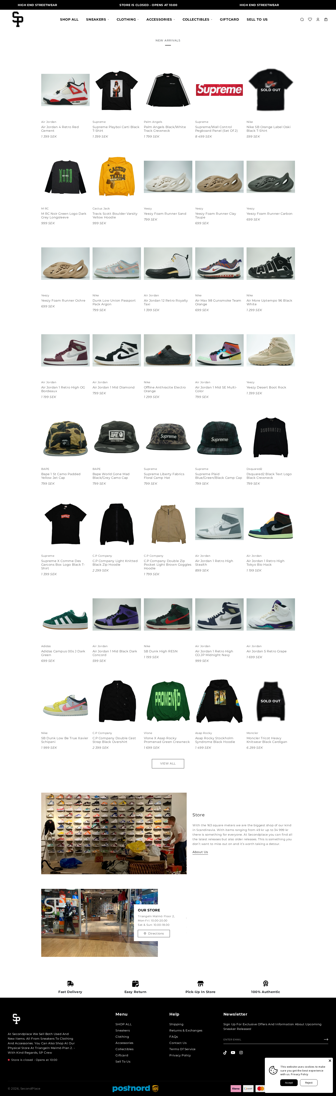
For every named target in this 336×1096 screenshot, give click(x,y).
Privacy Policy (180, 1055)
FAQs (173, 1036)
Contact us (177, 1043)
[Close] (330, 1061)
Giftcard (229, 19)
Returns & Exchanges (185, 1030)
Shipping (176, 1024)
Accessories (159, 19)
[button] (302, 19)
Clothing (126, 19)
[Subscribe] (326, 1040)
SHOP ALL (69, 19)
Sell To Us (257, 19)
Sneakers (96, 19)
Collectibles (196, 19)
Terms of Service (182, 1049)
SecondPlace (30, 1088)
